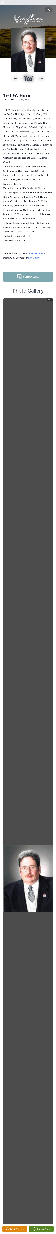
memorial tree (36, 253)
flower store (34, 257)
